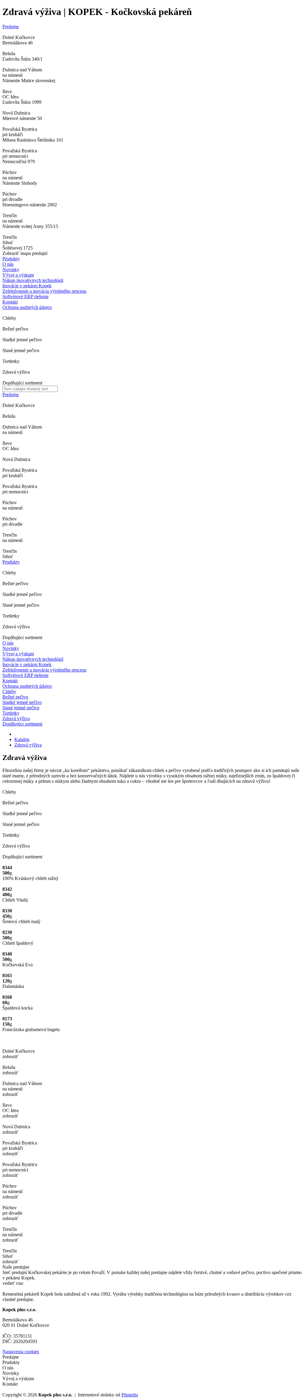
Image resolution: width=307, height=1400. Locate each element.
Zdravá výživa (16, 718)
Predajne (10, 26)
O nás (7, 264)
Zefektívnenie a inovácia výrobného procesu (44, 669)
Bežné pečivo (15, 696)
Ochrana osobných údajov (27, 686)
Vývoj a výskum (18, 274)
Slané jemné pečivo (20, 707)
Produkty (11, 258)
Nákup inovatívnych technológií (32, 659)
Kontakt (10, 301)
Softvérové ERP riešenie (25, 675)
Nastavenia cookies (20, 1351)
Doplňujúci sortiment (22, 723)
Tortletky (10, 713)
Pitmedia (129, 1394)
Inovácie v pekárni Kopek (27, 664)
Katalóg (21, 739)
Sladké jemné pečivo (22, 702)
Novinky (10, 269)
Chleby (9, 691)
